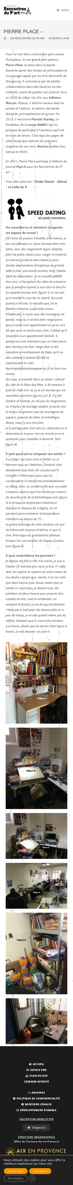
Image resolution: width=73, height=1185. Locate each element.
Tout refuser (40, 1171)
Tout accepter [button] (16, 1171)
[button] (36, 1064)
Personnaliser (16, 1178)
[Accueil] (5, 38)
